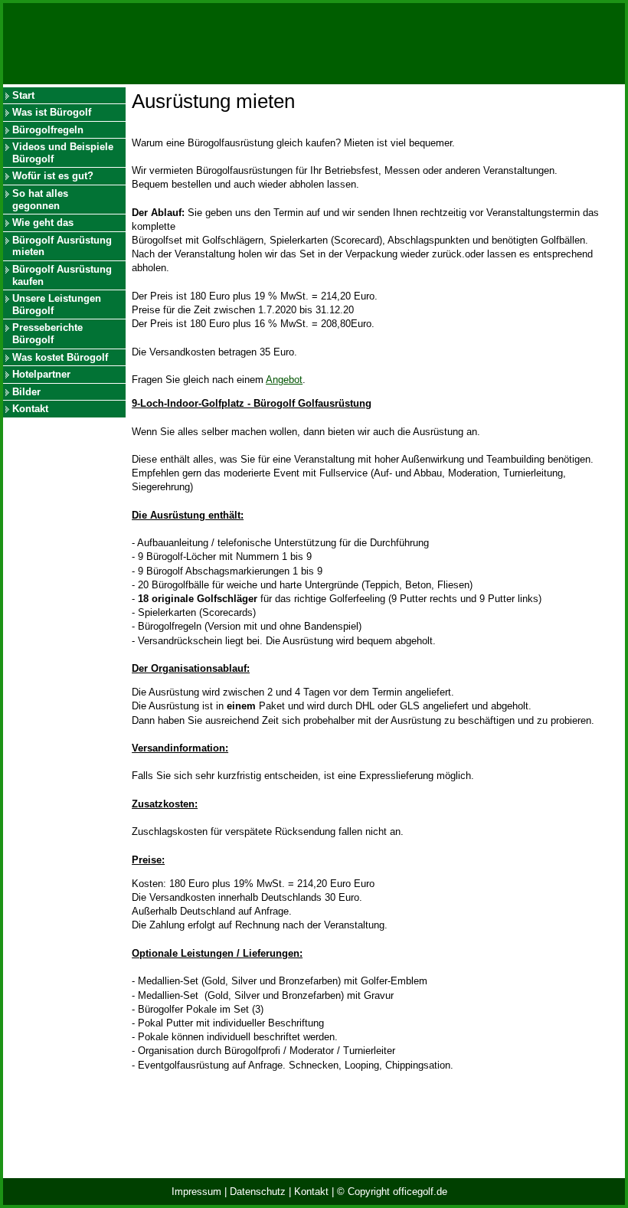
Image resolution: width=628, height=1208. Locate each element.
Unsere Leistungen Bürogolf (56, 304)
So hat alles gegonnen (40, 199)
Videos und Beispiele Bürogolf (62, 153)
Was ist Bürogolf (51, 112)
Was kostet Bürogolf (60, 357)
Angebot (284, 379)
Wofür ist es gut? (52, 176)
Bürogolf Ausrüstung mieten (62, 246)
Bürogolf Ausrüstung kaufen (62, 275)
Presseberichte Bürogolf (47, 333)
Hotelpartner (41, 374)
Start (23, 95)
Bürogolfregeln (47, 130)
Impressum (196, 1191)
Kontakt (30, 408)
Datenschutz (258, 1191)
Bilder (26, 392)
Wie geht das (43, 222)
